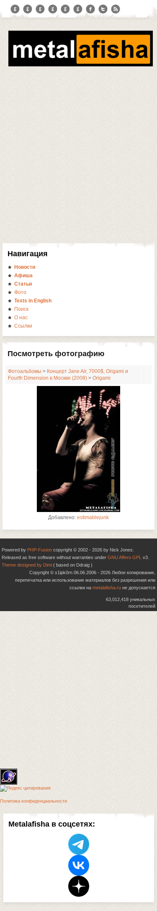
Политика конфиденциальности (33, 800)
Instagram (27, 9)
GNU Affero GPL (125, 557)
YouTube (52, 9)
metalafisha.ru (107, 587)
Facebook (90, 9)
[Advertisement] (78, 160)
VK (40, 9)
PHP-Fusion (39, 549)
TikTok (77, 9)
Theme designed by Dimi (27, 564)
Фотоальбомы (24, 371)
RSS (115, 9)
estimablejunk (93, 517)
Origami (102, 378)
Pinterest (65, 9)
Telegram (15, 9)
